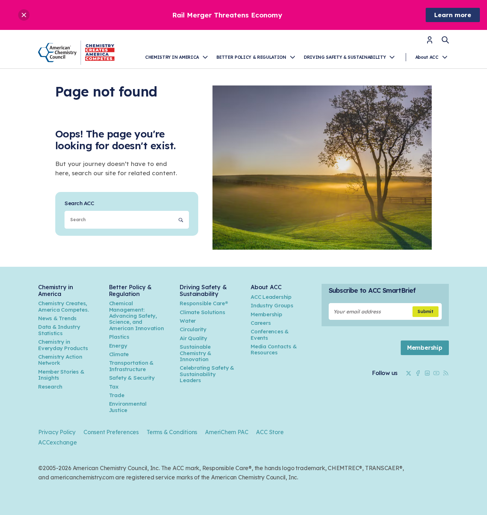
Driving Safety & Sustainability (345, 57)
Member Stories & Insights (61, 374)
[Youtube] (436, 373)
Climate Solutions (202, 312)
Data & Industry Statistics (59, 329)
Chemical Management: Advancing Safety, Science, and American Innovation (136, 316)
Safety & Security (132, 377)
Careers (261, 322)
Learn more (452, 15)
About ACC (427, 57)
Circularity (193, 329)
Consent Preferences (111, 432)
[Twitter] (408, 373)
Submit (425, 311)
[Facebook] (418, 373)
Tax (114, 386)
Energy (118, 345)
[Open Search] (445, 39)
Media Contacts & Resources (274, 349)
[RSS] (445, 373)
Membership (266, 314)
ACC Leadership (271, 296)
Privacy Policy (57, 432)
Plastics (119, 336)
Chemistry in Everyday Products (63, 344)
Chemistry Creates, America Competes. (63, 306)
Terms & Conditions (172, 432)
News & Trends (57, 318)
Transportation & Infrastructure (131, 365)
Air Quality (193, 338)
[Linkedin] (427, 373)
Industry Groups (272, 305)
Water (188, 320)
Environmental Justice (128, 406)
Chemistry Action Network (60, 359)
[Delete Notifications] (24, 15)
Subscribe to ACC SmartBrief (372, 290)
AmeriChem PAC (226, 432)
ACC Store (269, 432)
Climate (119, 354)
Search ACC (79, 203)
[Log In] (429, 42)
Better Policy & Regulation (251, 57)
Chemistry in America (172, 57)
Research (50, 386)
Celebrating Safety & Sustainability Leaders (207, 374)
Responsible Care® (204, 303)
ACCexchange (57, 442)
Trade (116, 395)
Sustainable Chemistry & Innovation (195, 353)
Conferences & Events (270, 334)
